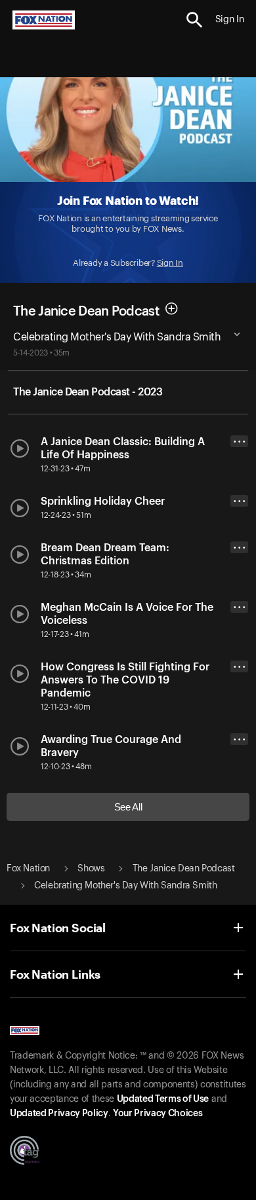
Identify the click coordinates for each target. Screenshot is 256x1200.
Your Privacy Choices (157, 1113)
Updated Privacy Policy (59, 1113)
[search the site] (194, 20)
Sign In (170, 263)
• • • (239, 441)
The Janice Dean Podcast (86, 311)
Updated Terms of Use (163, 1099)
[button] (194, 20)
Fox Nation (28, 868)
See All (128, 806)
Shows (90, 868)
